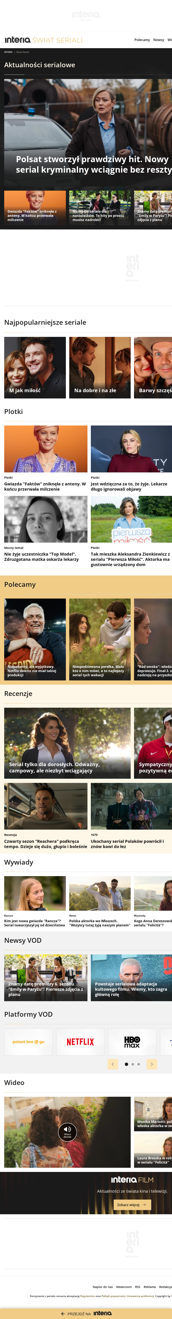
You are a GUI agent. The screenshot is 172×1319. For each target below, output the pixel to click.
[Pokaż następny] (152, 1064)
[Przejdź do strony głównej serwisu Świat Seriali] (57, 39)
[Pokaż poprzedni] (113, 1064)
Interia (8, 51)
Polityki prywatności (113, 1296)
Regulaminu (87, 1296)
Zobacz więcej (128, 1205)
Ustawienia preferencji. (141, 1296)
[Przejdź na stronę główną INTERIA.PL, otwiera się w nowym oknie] (18, 39)
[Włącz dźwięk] (67, 1132)
